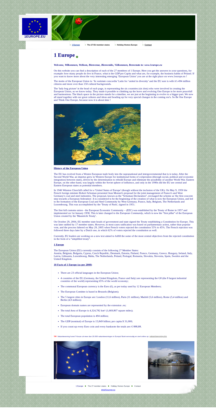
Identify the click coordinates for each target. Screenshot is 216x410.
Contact (137, 386)
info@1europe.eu (108, 390)
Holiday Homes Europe (120, 386)
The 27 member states (97, 386)
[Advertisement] (32, 109)
